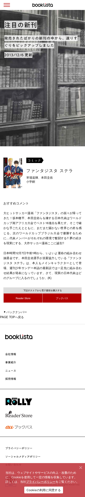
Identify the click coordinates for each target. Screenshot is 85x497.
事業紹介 (10, 362)
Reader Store (23, 298)
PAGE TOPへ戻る (12, 317)
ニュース (10, 370)
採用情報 (10, 378)
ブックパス (62, 298)
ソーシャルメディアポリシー (23, 456)
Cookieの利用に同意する (44, 490)
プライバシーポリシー (18, 448)
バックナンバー (16, 312)
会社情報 (10, 354)
